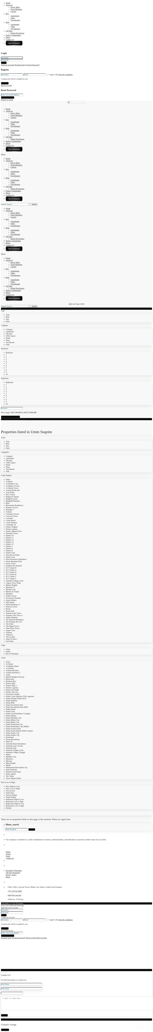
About (8, 854)
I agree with (61, 75)
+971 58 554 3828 (15, 891)
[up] (1, 968)
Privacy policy (11, 875)
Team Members (16, 9)
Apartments (15, 16)
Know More (15, 7)
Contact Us (10, 40)
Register (5, 83)
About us (9, 5)
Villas (13, 18)
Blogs (8, 37)
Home (8, 3)
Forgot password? (18, 938)
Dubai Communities (13, 35)
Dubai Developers (17, 33)
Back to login (31, 938)
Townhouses (15, 20)
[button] (76, 154)
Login (4, 63)
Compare (5, 1030)
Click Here (14, 43)
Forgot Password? (33, 65)
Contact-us (10, 858)
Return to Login (7, 100)
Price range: (5, 412)
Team (8, 856)
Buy (7, 14)
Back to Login (6, 85)
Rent (7, 22)
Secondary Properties (14, 871)
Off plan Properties (13, 873)
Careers (13, 12)
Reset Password (7, 97)
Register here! (6, 938)
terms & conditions (65, 75)
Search (3, 204)
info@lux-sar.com (14, 895)
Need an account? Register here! (13, 65)
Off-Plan (9, 31)
